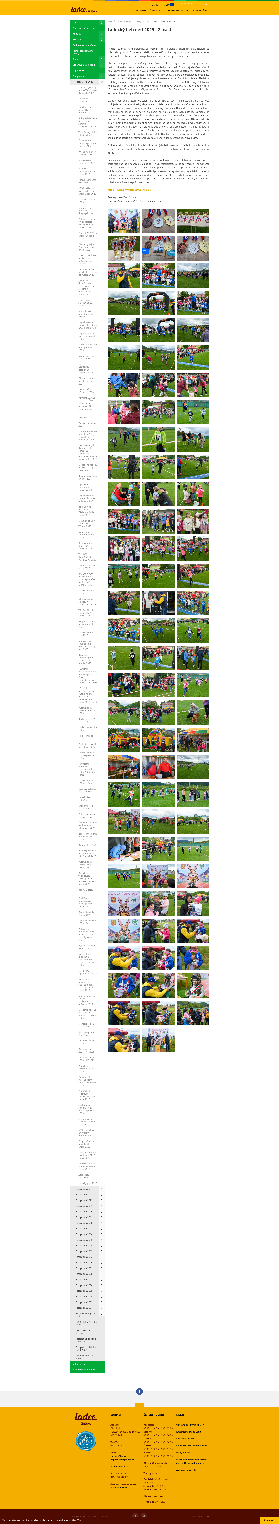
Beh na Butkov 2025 (85, 891)
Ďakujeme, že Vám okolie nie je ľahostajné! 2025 (87, 825)
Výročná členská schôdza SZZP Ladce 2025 (86, 613)
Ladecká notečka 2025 (86, 592)
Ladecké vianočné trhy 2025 (87, 181)
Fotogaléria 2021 (84, 1205)
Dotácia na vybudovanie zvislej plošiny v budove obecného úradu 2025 (87, 878)
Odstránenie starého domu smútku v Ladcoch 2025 (87, 1081)
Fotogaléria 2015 (84, 1239)
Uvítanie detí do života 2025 (86, 357)
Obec (75, 22)
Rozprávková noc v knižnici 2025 (87, 477)
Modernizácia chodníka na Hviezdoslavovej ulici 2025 (86, 645)
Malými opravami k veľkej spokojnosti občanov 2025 (87, 1000)
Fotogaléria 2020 (84, 1211)
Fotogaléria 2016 (84, 1234)
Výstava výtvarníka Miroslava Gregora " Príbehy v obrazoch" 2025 (87, 435)
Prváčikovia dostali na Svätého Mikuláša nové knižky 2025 (87, 259)
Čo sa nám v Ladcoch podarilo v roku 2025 (87, 143)
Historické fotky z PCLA (84, 1357)
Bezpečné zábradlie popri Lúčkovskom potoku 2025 (86, 659)
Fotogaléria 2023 (84, 1194)
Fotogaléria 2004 (84, 1296)
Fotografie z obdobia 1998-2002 (86, 1348)
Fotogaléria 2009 (84, 1268)
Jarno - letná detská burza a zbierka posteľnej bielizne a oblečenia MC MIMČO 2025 (86, 287)
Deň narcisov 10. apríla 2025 (86, 567)
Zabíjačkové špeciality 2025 (86, 1176)
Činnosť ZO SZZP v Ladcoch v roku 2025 (87, 235)
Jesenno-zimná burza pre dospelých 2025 (86, 210)
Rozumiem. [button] (269, 1520)
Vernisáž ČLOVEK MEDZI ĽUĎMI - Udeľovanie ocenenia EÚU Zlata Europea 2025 (86, 404)
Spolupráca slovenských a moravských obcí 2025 (86, 1109)
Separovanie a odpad (84, 64)
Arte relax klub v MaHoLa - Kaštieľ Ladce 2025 (86, 1166)
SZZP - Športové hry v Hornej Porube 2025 (86, 1133)
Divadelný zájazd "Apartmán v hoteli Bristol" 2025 (87, 247)
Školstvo (77, 39)
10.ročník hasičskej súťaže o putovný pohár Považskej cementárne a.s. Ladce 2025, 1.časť (87, 695)
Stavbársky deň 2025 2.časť (86, 1025)
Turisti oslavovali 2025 (86, 201)
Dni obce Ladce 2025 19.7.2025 (86, 1050)
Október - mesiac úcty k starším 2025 (87, 381)
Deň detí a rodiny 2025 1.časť (87, 922)
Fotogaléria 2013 (84, 1251)
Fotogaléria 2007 (84, 1279)
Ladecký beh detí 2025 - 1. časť (86, 782)
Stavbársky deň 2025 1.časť (86, 1033)
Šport (75, 59)
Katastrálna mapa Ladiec (189, 1431)
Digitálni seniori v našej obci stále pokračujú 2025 (86, 498)
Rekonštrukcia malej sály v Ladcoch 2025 (85, 546)
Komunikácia (200, 10)
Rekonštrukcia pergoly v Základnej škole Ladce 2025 (86, 510)
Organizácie (79, 70)
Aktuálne (141, 10)
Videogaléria (79, 1364)
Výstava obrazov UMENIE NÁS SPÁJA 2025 (86, 864)
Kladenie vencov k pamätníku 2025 (87, 745)
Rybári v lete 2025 (87, 844)
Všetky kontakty (119, 1466)
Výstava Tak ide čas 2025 (87, 424)
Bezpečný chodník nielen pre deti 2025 (87, 624)
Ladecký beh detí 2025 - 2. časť (87, 790)
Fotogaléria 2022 (84, 1200)
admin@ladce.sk (118, 1487)
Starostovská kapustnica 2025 (86, 161)
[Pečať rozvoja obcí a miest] (86, 1441)
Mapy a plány (183, 1452)
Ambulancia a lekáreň (84, 45)
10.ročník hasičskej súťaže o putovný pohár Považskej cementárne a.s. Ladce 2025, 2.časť (87, 675)
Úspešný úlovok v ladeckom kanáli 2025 (87, 336)
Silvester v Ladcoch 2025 (85, 100)
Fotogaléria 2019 (84, 1217)
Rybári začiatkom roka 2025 (87, 947)
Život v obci (156, 10)
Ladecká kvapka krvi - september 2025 (86, 755)
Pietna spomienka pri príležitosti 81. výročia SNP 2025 (87, 853)
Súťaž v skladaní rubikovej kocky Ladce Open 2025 (87, 191)
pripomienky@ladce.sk (122, 1459)
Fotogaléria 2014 (84, 1245)
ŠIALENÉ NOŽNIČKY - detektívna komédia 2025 (85, 368)
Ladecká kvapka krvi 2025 (86, 634)
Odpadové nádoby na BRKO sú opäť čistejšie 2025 (87, 467)
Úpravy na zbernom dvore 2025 (86, 534)
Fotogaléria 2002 (84, 1302)
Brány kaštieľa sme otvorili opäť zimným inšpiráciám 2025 (87, 122)
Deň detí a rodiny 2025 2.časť (87, 913)
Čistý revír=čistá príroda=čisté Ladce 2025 (86, 1144)
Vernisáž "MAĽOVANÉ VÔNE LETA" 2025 (87, 557)
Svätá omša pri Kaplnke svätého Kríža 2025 (86, 1121)
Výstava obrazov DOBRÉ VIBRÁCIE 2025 (86, 710)
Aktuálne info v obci (186, 1470)
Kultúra (77, 33)
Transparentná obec (178, 10)
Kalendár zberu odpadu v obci (192, 1445)
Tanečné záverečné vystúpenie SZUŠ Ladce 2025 (87, 1155)
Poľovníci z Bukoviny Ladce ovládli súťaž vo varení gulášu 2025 (86, 934)
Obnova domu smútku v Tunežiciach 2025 (87, 601)
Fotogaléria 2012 (84, 1256)
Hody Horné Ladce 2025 (87, 729)
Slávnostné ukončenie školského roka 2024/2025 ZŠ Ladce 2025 (86, 985)
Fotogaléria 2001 (84, 1307)
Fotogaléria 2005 (84, 1290)
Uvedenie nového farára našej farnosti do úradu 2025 (87, 1013)
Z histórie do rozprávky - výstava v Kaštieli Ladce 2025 (86, 1095)
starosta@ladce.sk (119, 1456)
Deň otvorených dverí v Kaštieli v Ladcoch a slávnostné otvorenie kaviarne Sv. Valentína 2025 (87, 452)
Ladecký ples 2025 (87, 1183)
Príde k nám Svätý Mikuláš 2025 (87, 153)
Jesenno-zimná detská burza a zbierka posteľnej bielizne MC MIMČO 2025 (86, 579)
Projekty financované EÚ (159, 4)
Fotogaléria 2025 (84, 81)
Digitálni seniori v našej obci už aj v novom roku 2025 (87, 325)
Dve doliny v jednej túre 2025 (87, 972)
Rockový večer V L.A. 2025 (86, 720)
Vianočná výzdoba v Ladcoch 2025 (87, 133)
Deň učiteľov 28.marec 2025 (86, 391)
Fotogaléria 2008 (84, 1273)
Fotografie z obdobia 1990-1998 (86, 1340)
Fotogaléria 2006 (84, 1285)
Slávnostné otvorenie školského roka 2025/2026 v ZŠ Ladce (86, 769)
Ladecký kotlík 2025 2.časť (85, 799)
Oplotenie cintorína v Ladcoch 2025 (85, 487)
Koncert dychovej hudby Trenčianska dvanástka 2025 (87, 90)
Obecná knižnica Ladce (85, 28)
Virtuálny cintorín (185, 1438)
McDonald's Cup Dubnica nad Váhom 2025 (86, 523)
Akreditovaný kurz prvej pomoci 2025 (87, 347)
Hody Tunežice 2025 (85, 737)
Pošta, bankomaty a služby (83, 52)
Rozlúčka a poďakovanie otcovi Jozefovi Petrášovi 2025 (86, 902)
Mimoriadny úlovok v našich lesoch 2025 (86, 314)
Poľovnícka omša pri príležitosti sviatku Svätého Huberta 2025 (86, 223)
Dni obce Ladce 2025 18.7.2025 (86, 1059)
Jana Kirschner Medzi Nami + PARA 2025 (85, 110)
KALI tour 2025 (86, 417)
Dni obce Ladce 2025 (86, 1042)
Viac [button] (79, 1520)
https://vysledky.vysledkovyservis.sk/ (129, 189)
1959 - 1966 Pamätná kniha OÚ (86, 1323)
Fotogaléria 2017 (84, 1228)
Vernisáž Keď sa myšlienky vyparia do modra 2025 (87, 272)
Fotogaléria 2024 (84, 1188)
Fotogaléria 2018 (84, 1222)
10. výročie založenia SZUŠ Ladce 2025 (86, 302)
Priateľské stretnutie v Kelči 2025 (86, 1068)
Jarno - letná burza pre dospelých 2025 (87, 836)
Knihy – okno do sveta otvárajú (86, 815)
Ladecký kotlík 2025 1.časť (85, 807)
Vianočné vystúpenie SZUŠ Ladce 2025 (86, 171)
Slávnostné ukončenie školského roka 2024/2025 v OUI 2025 (87, 959)
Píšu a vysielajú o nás (84, 1369)
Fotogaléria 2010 (84, 1262)
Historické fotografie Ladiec (86, 1315)
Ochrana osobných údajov (190, 1424)
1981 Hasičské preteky (83, 1331)
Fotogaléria (78, 76)
